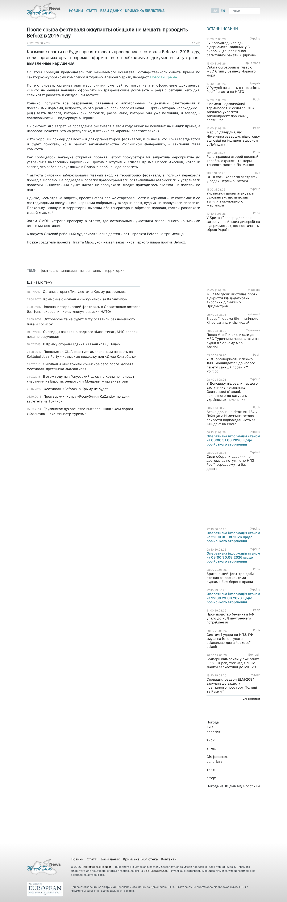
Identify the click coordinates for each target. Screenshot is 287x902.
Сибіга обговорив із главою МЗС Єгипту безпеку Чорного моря (231, 71)
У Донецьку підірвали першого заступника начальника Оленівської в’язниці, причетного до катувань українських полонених (232, 391)
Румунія (255, 83)
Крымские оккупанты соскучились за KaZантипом (85, 299)
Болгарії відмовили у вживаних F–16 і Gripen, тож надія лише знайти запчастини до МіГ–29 (233, 663)
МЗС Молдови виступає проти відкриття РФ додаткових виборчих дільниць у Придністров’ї (232, 300)
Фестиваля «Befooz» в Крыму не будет (75, 389)
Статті (91, 11)
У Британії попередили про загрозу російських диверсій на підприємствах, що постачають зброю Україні (233, 224)
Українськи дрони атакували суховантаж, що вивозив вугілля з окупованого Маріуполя (230, 199)
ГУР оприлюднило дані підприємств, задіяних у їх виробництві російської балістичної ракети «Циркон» (231, 49)
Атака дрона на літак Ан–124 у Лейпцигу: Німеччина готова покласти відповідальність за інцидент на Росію (232, 418)
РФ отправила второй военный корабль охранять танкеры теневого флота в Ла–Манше (232, 160)
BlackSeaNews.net (155, 870)
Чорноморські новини (97, 866)
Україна (255, 38)
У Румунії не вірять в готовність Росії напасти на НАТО (233, 89)
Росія (256, 99)
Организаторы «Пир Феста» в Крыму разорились (84, 291)
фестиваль (49, 270)
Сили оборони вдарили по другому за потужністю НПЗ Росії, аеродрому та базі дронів (230, 462)
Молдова (254, 289)
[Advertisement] (173, 347)
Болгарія (254, 654)
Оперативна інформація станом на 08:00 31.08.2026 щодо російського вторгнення (233, 440)
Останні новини (222, 29)
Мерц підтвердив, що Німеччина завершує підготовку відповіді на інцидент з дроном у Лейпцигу (233, 138)
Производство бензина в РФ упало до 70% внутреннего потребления (230, 618)
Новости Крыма (163, 77)
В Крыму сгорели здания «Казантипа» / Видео (81, 344)
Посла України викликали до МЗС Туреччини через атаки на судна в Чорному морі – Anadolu (233, 341)
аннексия (69, 270)
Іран (257, 172)
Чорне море (252, 62)
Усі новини (251, 699)
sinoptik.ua (251, 786)
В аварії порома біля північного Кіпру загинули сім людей (232, 320)
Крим (195, 43)
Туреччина (253, 314)
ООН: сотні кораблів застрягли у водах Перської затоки (232, 179)
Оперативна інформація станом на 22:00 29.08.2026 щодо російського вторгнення (233, 598)
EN (223, 11)
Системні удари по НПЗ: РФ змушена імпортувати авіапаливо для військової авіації (230, 640)
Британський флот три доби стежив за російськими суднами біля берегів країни (230, 578)
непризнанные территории (102, 270)
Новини (76, 11)
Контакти (168, 859)
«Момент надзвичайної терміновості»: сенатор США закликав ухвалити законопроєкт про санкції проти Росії (231, 112)
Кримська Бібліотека (145, 11)
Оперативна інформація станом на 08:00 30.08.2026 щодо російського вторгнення (233, 557)
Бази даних (111, 11)
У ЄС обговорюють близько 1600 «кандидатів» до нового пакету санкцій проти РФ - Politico (231, 365)
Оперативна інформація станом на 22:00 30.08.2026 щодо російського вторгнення (233, 537)
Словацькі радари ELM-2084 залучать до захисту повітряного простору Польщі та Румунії (232, 685)
